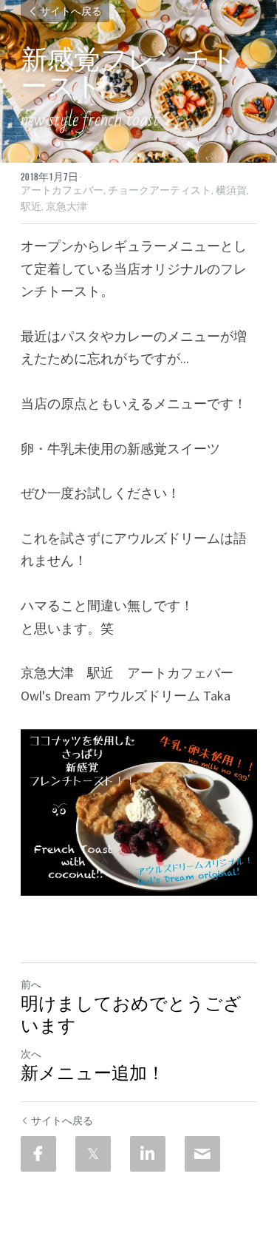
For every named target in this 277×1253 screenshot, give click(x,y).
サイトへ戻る (71, 11)
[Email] (202, 1154)
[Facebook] (38, 1154)
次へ (31, 1054)
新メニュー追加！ (93, 1073)
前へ (31, 984)
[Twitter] (93, 1154)
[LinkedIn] (147, 1154)
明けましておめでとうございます (131, 1015)
